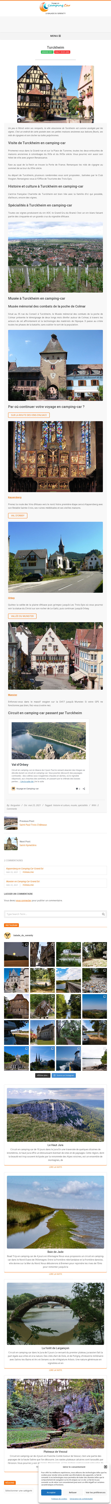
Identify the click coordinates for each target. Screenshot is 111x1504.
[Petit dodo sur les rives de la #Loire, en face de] (16, 1032)
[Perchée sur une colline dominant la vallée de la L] (94, 1006)
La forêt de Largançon (55, 1348)
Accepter (51, 1492)
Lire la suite (55, 1167)
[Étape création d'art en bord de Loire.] (42, 980)
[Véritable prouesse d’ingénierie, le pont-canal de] (68, 980)
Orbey (11, 597)
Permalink (28, 872)
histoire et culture (61, 805)
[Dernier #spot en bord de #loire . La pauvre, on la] (94, 954)
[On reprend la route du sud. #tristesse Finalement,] (68, 1058)
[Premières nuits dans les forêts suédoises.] (94, 1058)
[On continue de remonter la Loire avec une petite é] (16, 980)
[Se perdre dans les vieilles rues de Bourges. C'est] (42, 954)
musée (74, 805)
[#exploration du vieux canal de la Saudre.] (68, 1006)
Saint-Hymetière (28, 845)
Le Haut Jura (55, 1145)
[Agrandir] (99, 225)
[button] (105, 1466)
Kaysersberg (14, 497)
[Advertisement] (55, 24)
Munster (12, 694)
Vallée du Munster (22, 616)
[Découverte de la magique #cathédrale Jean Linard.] (42, 1006)
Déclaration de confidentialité (81, 1499)
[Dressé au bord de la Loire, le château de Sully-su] (42, 1032)
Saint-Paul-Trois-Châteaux (33, 824)
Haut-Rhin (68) (62, 52)
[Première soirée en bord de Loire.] (94, 1032)
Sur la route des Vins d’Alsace (29, 415)
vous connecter (23, 900)
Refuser (73, 1492)
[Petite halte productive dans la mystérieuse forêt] (68, 954)
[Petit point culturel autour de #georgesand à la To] (16, 1006)
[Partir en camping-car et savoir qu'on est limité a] (94, 980)
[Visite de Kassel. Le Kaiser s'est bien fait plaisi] (16, 1058)
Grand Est (47, 52)
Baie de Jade (55, 1251)
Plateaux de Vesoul (55, 1451)
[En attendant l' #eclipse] (16, 954)
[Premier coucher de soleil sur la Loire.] (68, 1032)
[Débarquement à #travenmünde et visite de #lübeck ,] (42, 1058)
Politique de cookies (59, 1499)
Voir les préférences (95, 1492)
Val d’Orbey (17, 515)
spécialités (83, 805)
